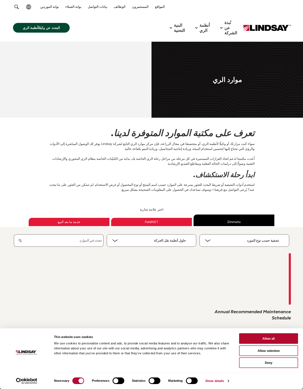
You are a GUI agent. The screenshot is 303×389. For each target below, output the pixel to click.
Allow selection (269, 350)
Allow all (268, 338)
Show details (214, 381)
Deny (268, 362)
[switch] (118, 380)
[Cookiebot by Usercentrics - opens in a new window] (27, 381)
